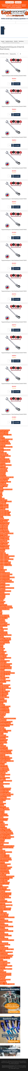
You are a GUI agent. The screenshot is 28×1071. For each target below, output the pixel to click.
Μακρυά (2, 518)
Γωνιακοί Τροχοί (4, 431)
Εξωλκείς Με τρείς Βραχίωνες (4, 678)
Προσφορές (3, 981)
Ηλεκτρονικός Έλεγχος (6, 753)
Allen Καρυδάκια (4, 526)
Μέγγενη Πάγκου (4, 708)
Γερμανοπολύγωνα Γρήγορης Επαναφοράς (6, 579)
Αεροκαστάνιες (4, 471)
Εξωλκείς (2, 659)
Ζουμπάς (2, 644)
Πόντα (1, 647)
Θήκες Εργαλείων (4, 768)
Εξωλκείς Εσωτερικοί (5, 671)
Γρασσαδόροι (3, 702)
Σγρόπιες (2, 649)
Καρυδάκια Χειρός (4, 520)
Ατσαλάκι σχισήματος (5, 908)
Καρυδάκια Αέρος (4, 510)
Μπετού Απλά (3, 814)
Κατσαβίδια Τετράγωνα (6, 565)
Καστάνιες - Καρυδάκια (6, 501)
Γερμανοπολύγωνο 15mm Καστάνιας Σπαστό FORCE (14, 291)
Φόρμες (2, 805)
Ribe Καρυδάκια (4, 527)
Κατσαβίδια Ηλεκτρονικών (6, 559)
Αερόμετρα (3, 474)
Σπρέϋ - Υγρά (3, 982)
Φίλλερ (2, 744)
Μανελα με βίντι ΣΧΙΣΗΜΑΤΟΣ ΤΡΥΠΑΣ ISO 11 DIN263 (7, 949)
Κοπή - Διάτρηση (4, 808)
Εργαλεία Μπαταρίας (5, 456)
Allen (1, 492)
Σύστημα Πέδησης (4, 756)
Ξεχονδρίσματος (4, 843)
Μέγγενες (2, 705)
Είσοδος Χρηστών (10, 2)
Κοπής (1, 822)
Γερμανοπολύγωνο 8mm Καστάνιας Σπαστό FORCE (14, 75)
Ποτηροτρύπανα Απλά (6, 859)
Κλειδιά (16, 41)
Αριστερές (2, 891)
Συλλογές (2, 551)
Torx (1, 494)
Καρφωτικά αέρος (4, 479)
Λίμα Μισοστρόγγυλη (5, 688)
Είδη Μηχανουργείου (5, 897)
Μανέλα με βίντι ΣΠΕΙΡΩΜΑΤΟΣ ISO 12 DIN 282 (7, 940)
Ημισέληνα (2, 601)
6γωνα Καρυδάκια (4, 524)
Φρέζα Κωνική (3, 964)
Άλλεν (1, 488)
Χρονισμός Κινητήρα (5, 759)
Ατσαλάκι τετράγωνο (5, 910)
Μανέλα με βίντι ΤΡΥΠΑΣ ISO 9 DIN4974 (6, 953)
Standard (2, 598)
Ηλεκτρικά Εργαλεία (5, 430)
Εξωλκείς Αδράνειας (5, 665)
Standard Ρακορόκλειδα (6, 606)
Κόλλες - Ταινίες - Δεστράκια (7, 984)
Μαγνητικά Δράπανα (5, 444)
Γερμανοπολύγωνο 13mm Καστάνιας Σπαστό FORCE (14, 229)
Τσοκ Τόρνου (3, 888)
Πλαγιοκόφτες (3, 632)
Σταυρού (2, 498)
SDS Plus (2, 812)
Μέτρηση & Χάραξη (5, 726)
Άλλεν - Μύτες (4, 486)
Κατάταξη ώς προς (4, 53)
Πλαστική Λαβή (4, 618)
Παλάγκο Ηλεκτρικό (5, 778)
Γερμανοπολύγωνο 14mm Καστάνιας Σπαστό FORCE (14, 260)
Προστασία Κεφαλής (5, 799)
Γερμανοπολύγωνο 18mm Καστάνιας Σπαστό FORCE (14, 383)
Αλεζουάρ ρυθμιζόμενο (6, 902)
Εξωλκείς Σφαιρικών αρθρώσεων (5, 681)
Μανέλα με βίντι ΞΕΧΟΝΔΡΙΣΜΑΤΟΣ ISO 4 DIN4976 (6, 931)
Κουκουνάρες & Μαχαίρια (6, 724)
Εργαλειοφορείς (4, 767)
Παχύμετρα (3, 738)
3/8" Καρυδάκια (4, 544)
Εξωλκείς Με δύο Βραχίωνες (7, 673)
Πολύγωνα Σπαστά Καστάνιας (5, 594)
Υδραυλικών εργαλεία (5, 723)
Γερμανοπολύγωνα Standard (7, 577)
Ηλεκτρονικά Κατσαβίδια (6, 439)
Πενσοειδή (3, 621)
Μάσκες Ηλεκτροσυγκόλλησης (5, 787)
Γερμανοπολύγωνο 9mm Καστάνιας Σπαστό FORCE (14, 106)
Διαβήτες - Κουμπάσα (5, 730)
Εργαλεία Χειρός (9, 41)
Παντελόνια (3, 803)
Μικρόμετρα (3, 735)
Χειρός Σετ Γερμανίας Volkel (7, 837)
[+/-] (20, 54)
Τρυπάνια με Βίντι (4, 872)
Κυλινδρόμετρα (4, 732)
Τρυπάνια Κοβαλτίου (5, 869)
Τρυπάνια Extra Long (5, 864)
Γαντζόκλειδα (3, 570)
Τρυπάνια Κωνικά (4, 870)
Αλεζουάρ (2, 899)
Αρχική (2, 41)
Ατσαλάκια (2, 903)
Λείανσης (2, 823)
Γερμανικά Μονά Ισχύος (6, 574)
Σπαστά (2, 603)
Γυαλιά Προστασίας (5, 784)
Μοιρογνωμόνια (4, 737)
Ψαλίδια (2, 636)
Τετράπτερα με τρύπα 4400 (7, 846)
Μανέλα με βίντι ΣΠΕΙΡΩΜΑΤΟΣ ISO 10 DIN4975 (6, 935)
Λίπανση (2, 699)
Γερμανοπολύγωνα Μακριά (7, 582)
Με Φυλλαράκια (4, 825)
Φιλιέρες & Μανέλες (5, 890)
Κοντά (1, 516)
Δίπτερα (2, 841)
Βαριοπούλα (3, 652)
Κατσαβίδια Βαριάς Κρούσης (7, 556)
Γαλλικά (2, 568)
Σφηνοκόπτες (3, 961)
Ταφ (1, 611)
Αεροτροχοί (3, 475)
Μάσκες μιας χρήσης (5, 793)
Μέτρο (2, 733)
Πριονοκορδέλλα (4, 861)
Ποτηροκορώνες (4, 815)
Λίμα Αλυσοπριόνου (5, 685)
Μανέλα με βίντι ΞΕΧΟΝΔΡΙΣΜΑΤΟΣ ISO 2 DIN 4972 (6, 926)
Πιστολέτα (2, 445)
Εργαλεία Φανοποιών (5, 752)
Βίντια (1, 911)
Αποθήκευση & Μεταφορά (7, 761)
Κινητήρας (2, 755)
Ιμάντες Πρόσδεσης (5, 774)
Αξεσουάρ (2, 457)
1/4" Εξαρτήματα (4, 506)
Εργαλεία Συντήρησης (5, 658)
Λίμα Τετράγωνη (4, 694)
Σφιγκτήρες (3, 714)
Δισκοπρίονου (4, 820)
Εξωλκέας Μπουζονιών (6, 664)
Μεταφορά (3, 773)
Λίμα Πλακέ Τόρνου (5, 691)
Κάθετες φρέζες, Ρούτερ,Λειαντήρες (5, 441)
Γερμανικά (2, 571)
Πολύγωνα (2, 597)
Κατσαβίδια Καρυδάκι (5, 562)
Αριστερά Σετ (3, 828)
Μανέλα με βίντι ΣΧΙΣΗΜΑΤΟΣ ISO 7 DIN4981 (5, 944)
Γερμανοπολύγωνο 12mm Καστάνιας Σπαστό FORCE (14, 198)
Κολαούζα (2, 826)
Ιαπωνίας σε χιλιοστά (5, 894)
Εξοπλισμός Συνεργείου (6, 750)
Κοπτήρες (2, 850)
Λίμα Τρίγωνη (3, 696)
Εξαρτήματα (3, 503)
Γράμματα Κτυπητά (5, 642)
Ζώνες (1, 785)
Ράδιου (2, 844)
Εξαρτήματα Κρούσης (5, 639)
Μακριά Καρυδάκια (4, 532)
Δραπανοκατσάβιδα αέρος (7, 477)
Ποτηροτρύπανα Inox (5, 858)
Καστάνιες (2, 550)
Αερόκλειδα (3, 472)
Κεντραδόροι (3, 913)
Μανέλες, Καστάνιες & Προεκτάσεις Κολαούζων (6, 831)
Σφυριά (2, 650)
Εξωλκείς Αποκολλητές (6, 667)
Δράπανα (2, 438)
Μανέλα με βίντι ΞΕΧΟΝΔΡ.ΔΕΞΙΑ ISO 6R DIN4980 (6, 922)
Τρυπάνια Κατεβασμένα (6, 867)
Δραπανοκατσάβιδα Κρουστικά (5, 462)
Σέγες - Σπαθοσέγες (5, 450)
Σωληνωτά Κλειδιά (4, 609)
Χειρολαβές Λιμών (4, 697)
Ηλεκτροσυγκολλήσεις (5, 973)
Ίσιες (1, 495)
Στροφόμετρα (3, 743)
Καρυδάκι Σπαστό (4, 615)
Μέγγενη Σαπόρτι (4, 709)
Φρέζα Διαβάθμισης (5, 963)
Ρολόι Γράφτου (4, 740)
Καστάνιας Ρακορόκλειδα (6, 608)
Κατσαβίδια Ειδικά (4, 557)
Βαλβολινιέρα (3, 700)
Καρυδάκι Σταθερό (5, 617)
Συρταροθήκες (3, 771)
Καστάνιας (21, 41)
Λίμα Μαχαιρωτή (4, 686)
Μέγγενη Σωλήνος (4, 711)
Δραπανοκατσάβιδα (5, 460)
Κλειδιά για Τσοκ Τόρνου (6, 878)
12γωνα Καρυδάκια (5, 523)
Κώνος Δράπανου (4, 879)
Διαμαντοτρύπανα (5, 809)
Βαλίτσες (2, 764)
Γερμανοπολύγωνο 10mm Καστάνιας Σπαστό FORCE (14, 137)
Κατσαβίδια (3, 553)
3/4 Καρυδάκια (3, 541)
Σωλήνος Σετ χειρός (5, 835)
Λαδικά (2, 703)
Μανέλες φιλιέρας (4, 896)
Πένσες (2, 630)
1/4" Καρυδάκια (4, 535)
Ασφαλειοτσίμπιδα (5, 624)
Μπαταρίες (3, 466)
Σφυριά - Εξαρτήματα (5, 638)
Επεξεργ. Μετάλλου (5, 958)
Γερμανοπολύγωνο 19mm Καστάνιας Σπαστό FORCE (14, 414)
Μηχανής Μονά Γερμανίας (6, 834)
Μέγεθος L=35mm (4, 855)
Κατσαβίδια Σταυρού (5, 564)
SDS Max (2, 811)
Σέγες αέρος (3, 483)
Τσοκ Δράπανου (4, 887)
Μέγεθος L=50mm (4, 856)
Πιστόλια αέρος (4, 480)
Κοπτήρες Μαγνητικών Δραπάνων (6, 852)
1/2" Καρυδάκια (4, 521)
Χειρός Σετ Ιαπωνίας (5, 838)
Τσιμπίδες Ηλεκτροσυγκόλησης (5, 978)
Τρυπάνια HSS (3, 866)
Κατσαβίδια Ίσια (4, 561)
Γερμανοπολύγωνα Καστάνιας (5, 585)
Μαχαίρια (2, 620)
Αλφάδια (2, 727)
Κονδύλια (2, 840)
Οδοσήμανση (3, 797)
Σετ (1, 497)
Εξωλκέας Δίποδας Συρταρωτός (5, 661)
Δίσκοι (1, 817)
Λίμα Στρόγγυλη (4, 693)
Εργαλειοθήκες (4, 765)
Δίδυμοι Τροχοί (4, 433)
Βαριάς (2, 600)
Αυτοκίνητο (3, 746)
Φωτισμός (2, 715)
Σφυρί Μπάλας (4, 655)
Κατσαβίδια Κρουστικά (6, 465)
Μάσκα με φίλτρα (4, 791)
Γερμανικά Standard (5, 573)
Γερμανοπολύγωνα (5, 576)
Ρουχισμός (3, 800)
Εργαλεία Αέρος (4, 468)
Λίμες (1, 683)
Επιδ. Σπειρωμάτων (5, 829)
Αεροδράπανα (3, 469)
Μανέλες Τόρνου (4, 914)
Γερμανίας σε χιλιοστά (5, 893)
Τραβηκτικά (3, 779)
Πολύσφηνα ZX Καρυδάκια (6, 533)
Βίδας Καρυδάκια (4, 530)
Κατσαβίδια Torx (4, 554)
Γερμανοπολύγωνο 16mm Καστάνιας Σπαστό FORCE (14, 322)
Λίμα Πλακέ (3, 689)
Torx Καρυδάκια (4, 529)
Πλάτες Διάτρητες (4, 770)
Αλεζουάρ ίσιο (3, 900)
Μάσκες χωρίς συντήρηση (6, 794)
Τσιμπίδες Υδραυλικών (6, 635)
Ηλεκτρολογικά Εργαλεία (6, 721)
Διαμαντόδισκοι (4, 819)
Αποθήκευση (3, 762)
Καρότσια (2, 776)
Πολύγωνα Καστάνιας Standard (5, 591)
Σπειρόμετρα (3, 741)
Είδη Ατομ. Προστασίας (6, 781)
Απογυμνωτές (3, 623)
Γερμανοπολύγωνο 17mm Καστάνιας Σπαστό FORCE (14, 352)
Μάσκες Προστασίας (5, 790)
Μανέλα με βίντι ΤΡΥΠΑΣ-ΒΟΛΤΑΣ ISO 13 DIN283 (6, 956)
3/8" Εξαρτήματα (4, 507)
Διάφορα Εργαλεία (4, 459)
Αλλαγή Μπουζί (4, 749)
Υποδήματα (3, 806)
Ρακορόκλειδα (3, 605)
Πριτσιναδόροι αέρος (5, 482)
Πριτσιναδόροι (4, 633)
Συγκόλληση (3, 972)
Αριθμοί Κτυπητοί (4, 641)
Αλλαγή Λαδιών (4, 747)
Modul (1, 960)
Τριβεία (2, 451)
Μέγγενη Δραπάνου (5, 706)
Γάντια (1, 782)
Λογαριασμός (18, 2)
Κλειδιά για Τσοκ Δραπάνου (7, 876)
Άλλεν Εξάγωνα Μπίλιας (6, 489)
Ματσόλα (2, 653)
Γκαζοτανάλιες (3, 626)
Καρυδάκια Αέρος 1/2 (5, 512)
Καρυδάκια (2, 509)
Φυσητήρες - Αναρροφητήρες (4, 453)
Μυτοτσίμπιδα (4, 629)
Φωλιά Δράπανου (4, 884)
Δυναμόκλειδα (3, 500)
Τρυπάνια (2, 863)
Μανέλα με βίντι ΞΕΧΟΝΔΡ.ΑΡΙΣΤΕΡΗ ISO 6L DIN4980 (7, 917)
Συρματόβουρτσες (4, 712)
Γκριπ (1, 627)
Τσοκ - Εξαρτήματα (5, 873)
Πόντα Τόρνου (4, 881)
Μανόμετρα (3, 976)
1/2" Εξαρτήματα (4, 504)
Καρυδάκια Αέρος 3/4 (5, 515)
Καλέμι (1, 645)
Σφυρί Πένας (3, 656)
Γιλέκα (1, 802)
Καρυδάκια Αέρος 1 (5, 513)
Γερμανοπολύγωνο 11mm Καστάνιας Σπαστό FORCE (14, 168)
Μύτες (1, 491)
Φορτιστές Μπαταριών (6, 758)
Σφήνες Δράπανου (5, 882)
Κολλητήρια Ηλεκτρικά (5, 975)
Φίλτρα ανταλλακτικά (5, 796)
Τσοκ (1, 885)
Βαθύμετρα (3, 729)
